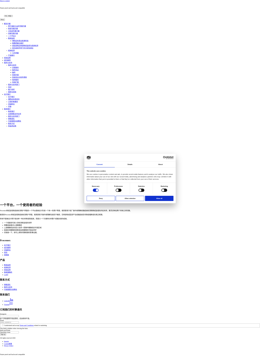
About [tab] (160, 164)
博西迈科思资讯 (14, 99)
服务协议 (15, 70)
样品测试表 (12, 126)
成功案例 (7, 60)
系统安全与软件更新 (19, 77)
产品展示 (11, 55)
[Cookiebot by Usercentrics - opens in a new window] (164, 157)
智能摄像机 (8, 272)
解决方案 (7, 24)
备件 (13, 72)
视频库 (6, 255)
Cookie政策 (8, 344)
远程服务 (15, 67)
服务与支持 (8, 63)
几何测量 (15, 53)
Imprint (6, 341)
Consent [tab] (99, 164)
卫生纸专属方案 (14, 31)
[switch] (118, 190)
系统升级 (15, 75)
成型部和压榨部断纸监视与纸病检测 (25, 45)
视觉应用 (7, 58)
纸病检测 (11, 50)
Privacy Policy (8, 346)
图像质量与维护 (18, 43)
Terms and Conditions (27, 325)
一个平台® (12, 36)
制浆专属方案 (13, 28)
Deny (101, 198)
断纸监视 (11, 38)
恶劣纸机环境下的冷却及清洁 (22, 48)
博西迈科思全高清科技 (20, 41)
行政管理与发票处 (14, 121)
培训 (9, 87)
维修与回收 (12, 92)
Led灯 (6, 275)
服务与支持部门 (14, 84)
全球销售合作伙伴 (14, 114)
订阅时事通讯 (13, 102)
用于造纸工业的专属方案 (17, 26)
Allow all (159, 198)
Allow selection (130, 198)
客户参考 (11, 89)
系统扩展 (15, 82)
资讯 (5, 252)
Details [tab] (130, 164)
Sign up (3, 334)
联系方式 (11, 123)
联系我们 (7, 109)
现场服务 (15, 80)
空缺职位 (11, 104)
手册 (9, 106)
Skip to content (5, 1)
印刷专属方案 (13, 33)
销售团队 (11, 119)
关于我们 (7, 94)
